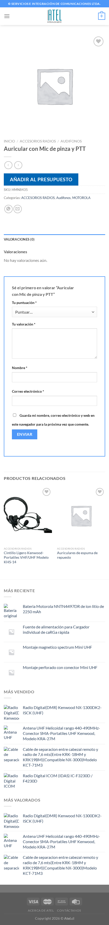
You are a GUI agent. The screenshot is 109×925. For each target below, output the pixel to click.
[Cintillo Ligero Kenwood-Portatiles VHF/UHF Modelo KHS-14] (28, 516)
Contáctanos (69, 910)
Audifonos (71, 141)
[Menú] (7, 16)
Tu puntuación (24, 302)
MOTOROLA (81, 198)
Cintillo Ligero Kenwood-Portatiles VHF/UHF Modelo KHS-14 (26, 557)
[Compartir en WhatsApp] (8, 209)
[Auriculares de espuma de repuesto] (81, 516)
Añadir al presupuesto (41, 179)
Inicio (9, 141)
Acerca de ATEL (41, 910)
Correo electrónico (28, 391)
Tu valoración (23, 324)
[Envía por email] (17, 209)
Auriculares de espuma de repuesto (77, 555)
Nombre (19, 368)
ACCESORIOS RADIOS (38, 141)
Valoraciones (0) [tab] (19, 239)
